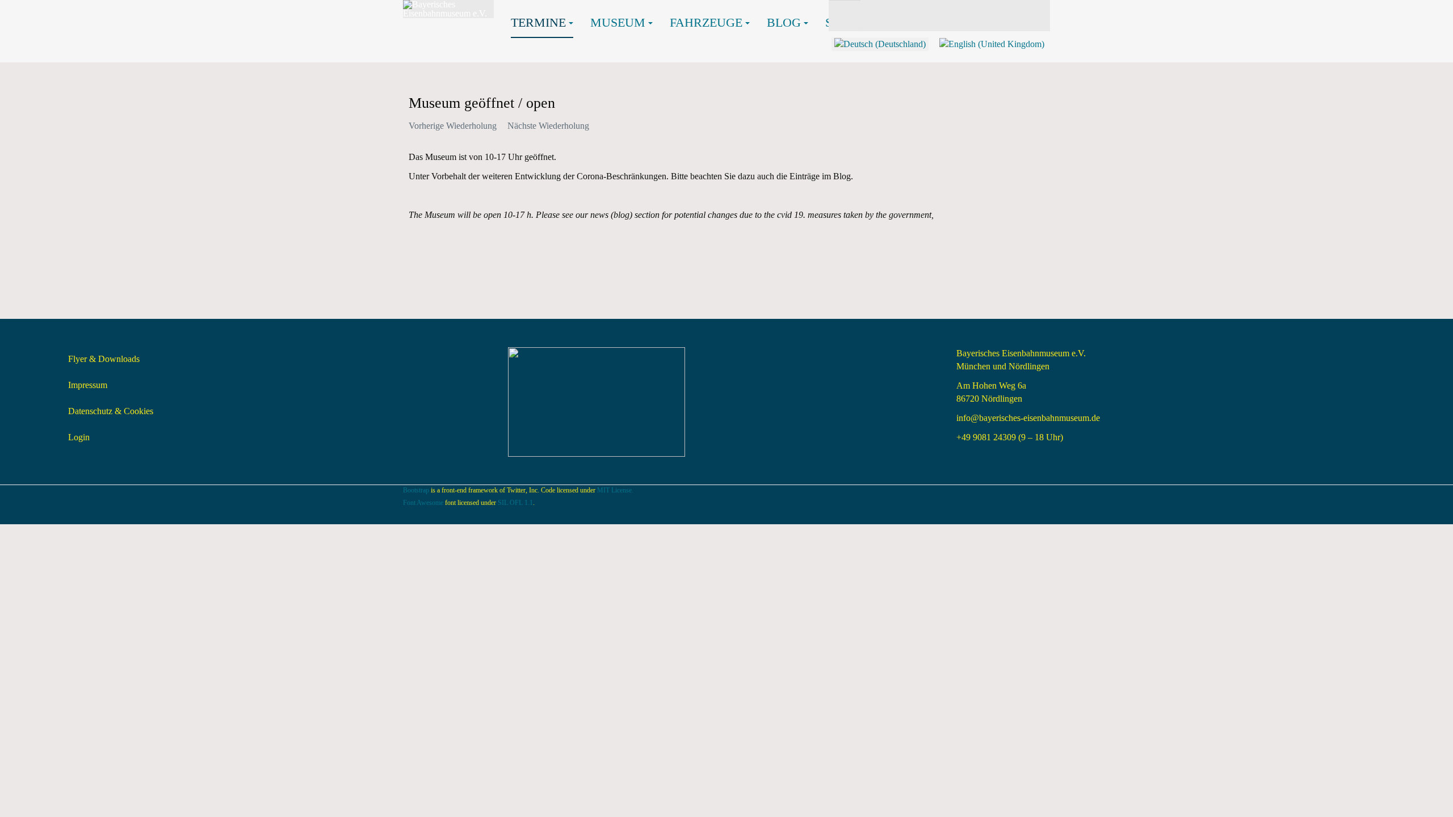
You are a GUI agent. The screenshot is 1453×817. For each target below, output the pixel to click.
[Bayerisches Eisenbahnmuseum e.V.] (448, 9)
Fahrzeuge (706, 22)
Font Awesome (423, 503)
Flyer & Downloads (104, 359)
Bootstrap (416, 490)
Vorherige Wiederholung (453, 125)
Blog (784, 22)
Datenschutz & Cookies (110, 411)
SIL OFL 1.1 (515, 503)
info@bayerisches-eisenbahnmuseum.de (1028, 418)
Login (79, 437)
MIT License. (615, 490)
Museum (617, 22)
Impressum (87, 385)
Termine (538, 22)
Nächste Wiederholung (548, 125)
